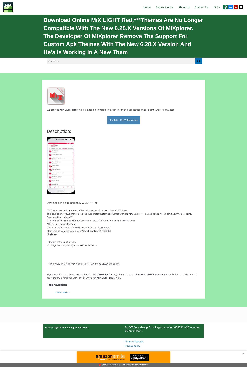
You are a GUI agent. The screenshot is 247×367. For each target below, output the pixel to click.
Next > (66, 292)
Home (147, 7)
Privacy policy (132, 345)
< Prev (58, 292)
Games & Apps (164, 7)
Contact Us (201, 7)
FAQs (217, 7)
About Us (184, 7)
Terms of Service (134, 341)
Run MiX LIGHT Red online (123, 120)
